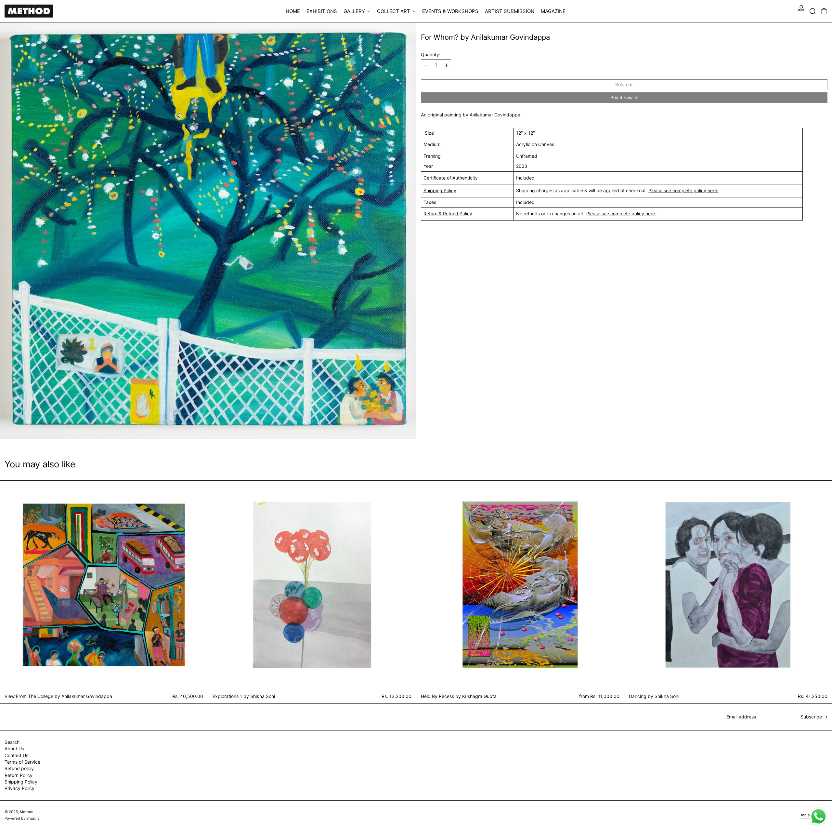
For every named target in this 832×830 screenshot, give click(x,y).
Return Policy (18, 775)
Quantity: (430, 54)
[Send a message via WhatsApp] (818, 816)
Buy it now (621, 97)
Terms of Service (22, 762)
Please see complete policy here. (683, 190)
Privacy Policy (19, 788)
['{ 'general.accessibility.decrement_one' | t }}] (425, 65)
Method (26, 812)
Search (12, 742)
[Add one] (446, 65)
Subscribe (811, 716)
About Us (14, 748)
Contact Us (16, 755)
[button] (812, 11)
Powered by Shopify (22, 818)
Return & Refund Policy (447, 213)
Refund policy (19, 768)
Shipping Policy (439, 190)
